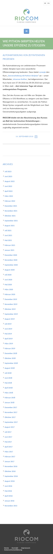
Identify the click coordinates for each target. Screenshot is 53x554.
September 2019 (11, 314)
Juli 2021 (8, 231)
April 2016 (9, 496)
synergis (42, 72)
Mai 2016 (8, 491)
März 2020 (9, 290)
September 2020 (11, 265)
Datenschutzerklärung (13, 550)
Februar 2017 (10, 457)
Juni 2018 (8, 378)
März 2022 (9, 196)
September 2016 (11, 476)
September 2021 (11, 221)
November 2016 (11, 467)
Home (6, 548)
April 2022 (9, 191)
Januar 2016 (9, 501)
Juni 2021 (8, 236)
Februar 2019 (10, 349)
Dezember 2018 (11, 353)
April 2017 (9, 447)
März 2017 (9, 452)
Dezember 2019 (11, 299)
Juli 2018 (8, 373)
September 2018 (11, 363)
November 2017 (11, 412)
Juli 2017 (8, 432)
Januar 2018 (9, 403)
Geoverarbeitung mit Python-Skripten (23, 76)
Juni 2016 (8, 486)
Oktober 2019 (10, 309)
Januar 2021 (9, 250)
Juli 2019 (8, 324)
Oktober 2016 (10, 471)
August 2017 (10, 427)
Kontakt (15, 548)
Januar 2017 (9, 462)
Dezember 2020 (11, 255)
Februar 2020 (10, 295)
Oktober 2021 (10, 216)
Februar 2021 (10, 245)
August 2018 (10, 368)
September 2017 (11, 422)
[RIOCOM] (26, 16)
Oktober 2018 (10, 358)
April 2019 (9, 339)
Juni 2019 (8, 329)
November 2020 (11, 260)
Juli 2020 (8, 275)
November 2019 (11, 304)
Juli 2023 (8, 172)
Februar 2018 (10, 398)
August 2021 (10, 226)
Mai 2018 (8, 383)
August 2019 (10, 319)
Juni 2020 (8, 280)
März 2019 (9, 344)
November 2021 (11, 211)
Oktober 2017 (10, 417)
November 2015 (11, 506)
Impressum (25, 548)
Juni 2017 (8, 437)
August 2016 (10, 481)
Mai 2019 (8, 334)
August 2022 (10, 181)
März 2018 (9, 393)
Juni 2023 (8, 177)
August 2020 (10, 270)
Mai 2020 (8, 285)
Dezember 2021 (11, 206)
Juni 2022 (8, 186)
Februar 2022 (10, 201)
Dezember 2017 (11, 408)
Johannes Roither (19, 79)
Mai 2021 (8, 240)
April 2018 (9, 388)
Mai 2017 (8, 442)
